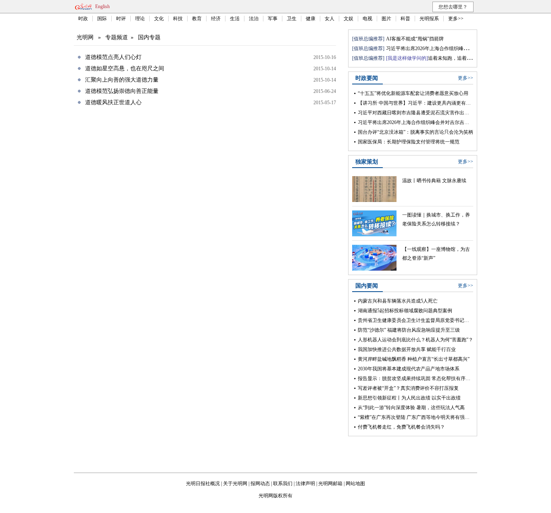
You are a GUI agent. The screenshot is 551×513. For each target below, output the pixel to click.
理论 (140, 18)
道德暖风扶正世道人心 (113, 102)
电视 (367, 18)
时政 (83, 18)
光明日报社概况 (203, 483)
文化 (159, 18)
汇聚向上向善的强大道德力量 (122, 80)
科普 (405, 18)
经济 (216, 18)
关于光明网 (235, 483)
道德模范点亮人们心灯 (113, 57)
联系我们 (282, 483)
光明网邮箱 (330, 483)
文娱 (348, 18)
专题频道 (116, 37)
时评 (121, 18)
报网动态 (260, 483)
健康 (310, 18)
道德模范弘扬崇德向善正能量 (122, 91)
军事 (273, 18)
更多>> (455, 18)
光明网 (85, 37)
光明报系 (429, 18)
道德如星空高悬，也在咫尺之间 (124, 68)
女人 (329, 18)
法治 (254, 18)
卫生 (291, 18)
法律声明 (305, 483)
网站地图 (355, 483)
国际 (102, 18)
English (102, 6)
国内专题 (149, 37)
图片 (386, 18)
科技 (178, 18)
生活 (235, 18)
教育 (197, 18)
